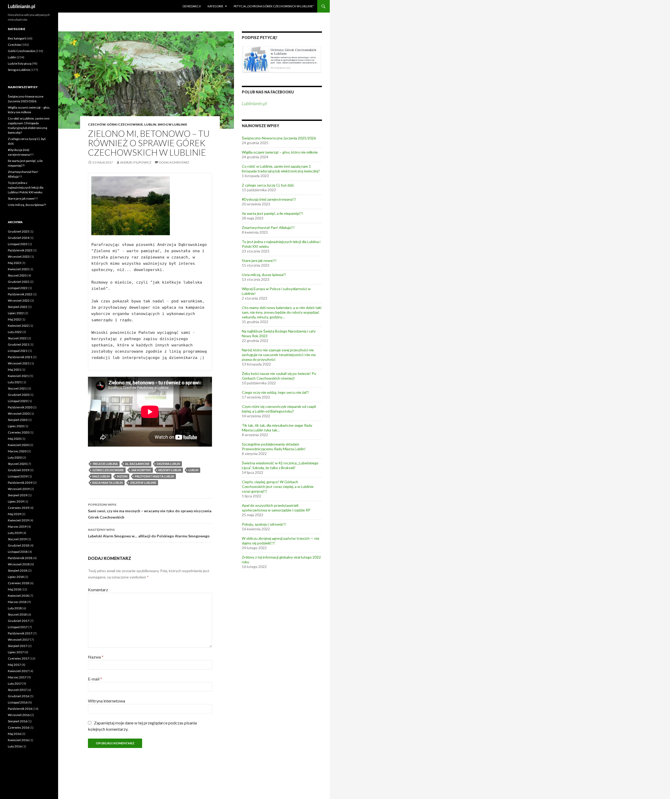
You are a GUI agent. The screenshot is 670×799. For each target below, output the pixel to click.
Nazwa (95, 656)
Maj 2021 (14, 370)
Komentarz (98, 589)
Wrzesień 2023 (19, 256)
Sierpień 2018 (17, 570)
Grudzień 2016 (18, 696)
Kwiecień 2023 (18, 269)
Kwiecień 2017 (18, 671)
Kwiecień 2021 (18, 376)
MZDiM (122, 476)
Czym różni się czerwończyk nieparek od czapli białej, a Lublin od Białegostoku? (279, 408)
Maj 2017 (14, 665)
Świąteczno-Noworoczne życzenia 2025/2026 (279, 138)
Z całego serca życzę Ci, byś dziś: (268, 185)
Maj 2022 (14, 319)
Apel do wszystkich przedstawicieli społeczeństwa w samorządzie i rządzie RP (276, 507)
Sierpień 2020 (17, 420)
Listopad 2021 (17, 351)
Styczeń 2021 (17, 388)
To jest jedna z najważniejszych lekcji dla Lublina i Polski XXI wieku (25, 187)
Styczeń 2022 (17, 338)
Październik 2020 (20, 407)
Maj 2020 (14, 439)
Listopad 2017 (17, 627)
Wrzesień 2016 (19, 715)
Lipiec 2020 (16, 426)
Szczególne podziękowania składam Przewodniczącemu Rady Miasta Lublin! (274, 446)
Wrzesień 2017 (19, 640)
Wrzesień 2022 (19, 300)
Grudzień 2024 (18, 238)
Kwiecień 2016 (18, 740)
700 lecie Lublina (105, 463)
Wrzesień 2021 (19, 363)
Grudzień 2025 (18, 231)
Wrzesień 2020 (19, 413)
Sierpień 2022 (17, 307)
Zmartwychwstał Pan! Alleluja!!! (268, 227)
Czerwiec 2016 (18, 727)
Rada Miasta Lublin (107, 482)
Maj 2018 (14, 589)
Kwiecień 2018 (18, 596)
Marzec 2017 (17, 677)
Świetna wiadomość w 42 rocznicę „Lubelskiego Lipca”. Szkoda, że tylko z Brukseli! (280, 465)
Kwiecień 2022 (18, 326)
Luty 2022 (15, 332)
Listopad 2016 (17, 702)
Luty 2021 (15, 382)
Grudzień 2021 (18, 344)
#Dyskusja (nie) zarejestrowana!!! (269, 199)
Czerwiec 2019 (18, 508)
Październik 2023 (20, 250)
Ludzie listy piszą (19, 63)
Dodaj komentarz (174, 162)
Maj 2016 (14, 734)
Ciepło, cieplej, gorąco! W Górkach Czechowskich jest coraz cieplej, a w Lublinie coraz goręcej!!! (278, 486)
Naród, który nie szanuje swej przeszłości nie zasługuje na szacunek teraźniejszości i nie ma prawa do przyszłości (279, 355)
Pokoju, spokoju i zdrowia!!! (264, 524)
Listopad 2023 (17, 244)
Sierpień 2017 (17, 646)
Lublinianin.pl (21, 6)
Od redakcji (191, 6)
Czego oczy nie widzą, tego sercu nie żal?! (275, 392)
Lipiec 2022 (16, 313)
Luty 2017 (15, 683)
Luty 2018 (15, 608)
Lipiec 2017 (16, 652)
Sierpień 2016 (17, 721)
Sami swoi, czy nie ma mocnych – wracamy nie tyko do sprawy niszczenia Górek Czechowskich (149, 511)
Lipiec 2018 (16, 577)
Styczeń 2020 (17, 464)
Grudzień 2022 (18, 282)
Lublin (150, 124)
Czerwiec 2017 (18, 658)
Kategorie (215, 6)
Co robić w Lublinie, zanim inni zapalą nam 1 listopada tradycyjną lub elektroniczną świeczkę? (281, 168)
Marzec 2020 (17, 451)
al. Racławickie (137, 463)
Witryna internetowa (106, 700)
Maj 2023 (14, 263)
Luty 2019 (15, 533)
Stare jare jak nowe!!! (259, 260)
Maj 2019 (14, 514)
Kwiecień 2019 (18, 520)
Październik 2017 (20, 633)
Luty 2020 (15, 457)
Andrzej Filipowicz (135, 162)
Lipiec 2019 (16, 501)
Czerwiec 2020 (18, 432)
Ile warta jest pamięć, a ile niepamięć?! (272, 213)
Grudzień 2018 (18, 545)
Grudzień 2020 (18, 395)
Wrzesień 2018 (19, 564)
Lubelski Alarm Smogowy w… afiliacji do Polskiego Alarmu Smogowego (149, 533)
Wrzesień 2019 (19, 489)
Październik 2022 (20, 294)
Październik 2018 (20, 558)
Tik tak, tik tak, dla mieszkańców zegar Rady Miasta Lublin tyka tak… (277, 427)
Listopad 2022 (17, 288)
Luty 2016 (15, 746)
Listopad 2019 (17, 476)
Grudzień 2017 (18, 621)
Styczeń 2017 (17, 690)
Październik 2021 (20, 357)
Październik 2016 (20, 709)
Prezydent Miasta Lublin (154, 476)
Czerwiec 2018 (18, 583)
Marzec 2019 (17, 526)
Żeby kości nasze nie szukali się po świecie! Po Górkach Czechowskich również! (279, 375)
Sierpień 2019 (17, 495)
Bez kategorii (17, 38)
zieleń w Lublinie (143, 482)
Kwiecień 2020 (18, 445)
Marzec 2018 (17, 602)
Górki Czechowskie (125, 124)
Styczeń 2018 (17, 614)
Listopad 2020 (17, 401)
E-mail (95, 678)
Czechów (96, 124)
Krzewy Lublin (169, 470)
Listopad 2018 (17, 552)
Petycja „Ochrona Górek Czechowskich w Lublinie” (274, 6)
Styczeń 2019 (17, 539)
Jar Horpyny (141, 470)
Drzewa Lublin (168, 463)
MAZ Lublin (101, 476)
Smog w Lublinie (172, 124)
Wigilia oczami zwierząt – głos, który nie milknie (280, 152)
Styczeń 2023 (17, 275)
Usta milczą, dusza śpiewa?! (264, 274)
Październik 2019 (20, 483)
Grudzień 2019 (18, 470)
